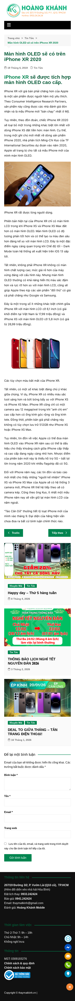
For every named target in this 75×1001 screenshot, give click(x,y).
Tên (7, 796)
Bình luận (11, 774)
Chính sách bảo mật (17, 967)
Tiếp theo (57, 532)
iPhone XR (16, 77)
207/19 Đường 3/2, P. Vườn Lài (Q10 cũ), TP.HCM (36, 885)
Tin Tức (38, 67)
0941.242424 (23, 898)
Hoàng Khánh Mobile (31, 907)
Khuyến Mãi (16, 586)
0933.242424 (29, 894)
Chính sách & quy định (19, 963)
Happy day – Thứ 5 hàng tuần (32, 593)
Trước (16, 532)
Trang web (10, 828)
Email (8, 812)
